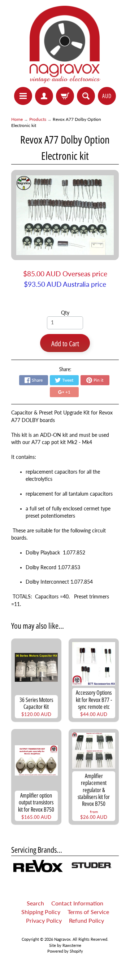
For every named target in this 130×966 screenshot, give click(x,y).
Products (37, 119)
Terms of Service (88, 911)
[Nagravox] (65, 44)
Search (35, 903)
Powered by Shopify (65, 951)
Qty (65, 313)
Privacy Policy (44, 920)
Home (17, 119)
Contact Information (77, 903)
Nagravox (62, 939)
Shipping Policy (40, 911)
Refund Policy (86, 920)
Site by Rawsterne (65, 945)
